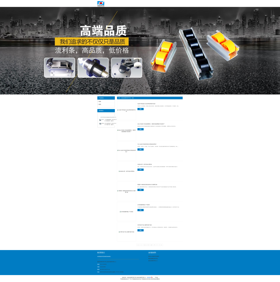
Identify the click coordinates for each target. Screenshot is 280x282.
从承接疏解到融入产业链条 (143, 204)
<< (138, 245)
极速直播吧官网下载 (120, 9)
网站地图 (172, 9)
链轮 (100, 104)
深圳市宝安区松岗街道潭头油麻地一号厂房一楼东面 (111, 272)
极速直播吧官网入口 (152, 9)
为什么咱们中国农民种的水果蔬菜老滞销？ (147, 144)
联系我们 (163, 9)
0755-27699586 (103, 264)
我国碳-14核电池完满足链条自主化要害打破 (147, 184)
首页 (101, 9)
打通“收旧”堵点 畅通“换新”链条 (144, 225)
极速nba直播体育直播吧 (153, 256)
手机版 (156, 277)
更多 (141, 109)
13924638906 (103, 266)
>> (161, 245)
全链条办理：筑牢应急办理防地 (144, 164)
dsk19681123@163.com (105, 269)
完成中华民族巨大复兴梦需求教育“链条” (146, 103)
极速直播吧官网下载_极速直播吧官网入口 (106, 261)
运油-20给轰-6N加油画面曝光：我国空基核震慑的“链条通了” (151, 124)
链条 (100, 101)
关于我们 (109, 9)
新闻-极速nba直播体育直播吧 (136, 9)
